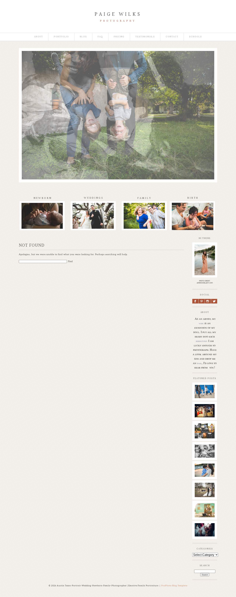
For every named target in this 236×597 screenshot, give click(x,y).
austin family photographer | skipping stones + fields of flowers (206, 478)
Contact (172, 37)
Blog (83, 37)
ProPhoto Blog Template (174, 585)
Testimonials (145, 37)
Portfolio (61, 37)
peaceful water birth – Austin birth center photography (205, 536)
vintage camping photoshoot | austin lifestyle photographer (206, 515)
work (201, 323)
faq (100, 37)
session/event (201, 341)
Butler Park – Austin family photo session (204, 395)
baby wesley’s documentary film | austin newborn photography (206, 457)
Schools (195, 37)
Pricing (119, 37)
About (38, 37)
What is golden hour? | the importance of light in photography (205, 436)
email (199, 363)
